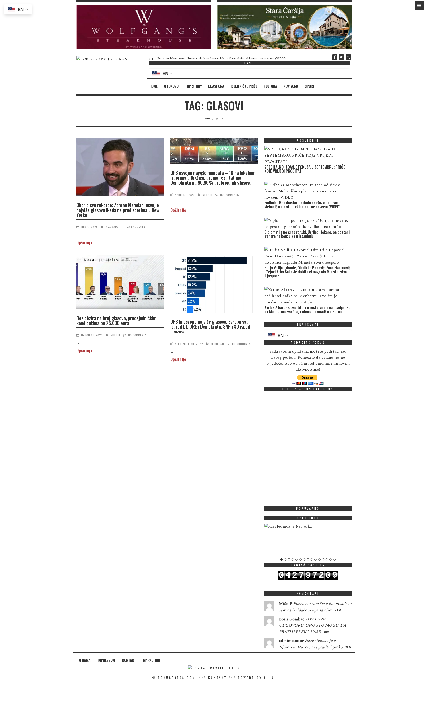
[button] (143, 27)
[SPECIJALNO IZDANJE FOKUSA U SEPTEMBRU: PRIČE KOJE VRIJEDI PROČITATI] (307, 155)
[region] (143, 27)
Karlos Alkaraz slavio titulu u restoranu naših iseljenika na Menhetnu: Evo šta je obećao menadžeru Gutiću (307, 309)
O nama (85, 660)
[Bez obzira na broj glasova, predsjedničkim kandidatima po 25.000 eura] (120, 283)
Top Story (193, 86)
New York (291, 86)
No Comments (136, 227)
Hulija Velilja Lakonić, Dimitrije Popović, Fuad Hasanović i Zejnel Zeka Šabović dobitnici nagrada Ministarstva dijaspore (307, 272)
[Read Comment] (269, 607)
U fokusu (171, 86)
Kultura (270, 86)
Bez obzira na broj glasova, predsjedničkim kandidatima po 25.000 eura (116, 320)
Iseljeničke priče (244, 86)
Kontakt (129, 660)
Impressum (106, 660)
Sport (310, 86)
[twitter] (341, 57)
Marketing (151, 660)
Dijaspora (216, 86)
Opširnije (84, 242)
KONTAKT (217, 677)
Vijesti (207, 195)
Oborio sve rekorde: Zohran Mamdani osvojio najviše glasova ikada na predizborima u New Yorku (117, 209)
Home (154, 86)
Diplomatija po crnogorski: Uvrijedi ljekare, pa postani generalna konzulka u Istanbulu (307, 234)
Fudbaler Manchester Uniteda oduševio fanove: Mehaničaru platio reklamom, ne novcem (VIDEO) (220, 58)
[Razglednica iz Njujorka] (308, 526)
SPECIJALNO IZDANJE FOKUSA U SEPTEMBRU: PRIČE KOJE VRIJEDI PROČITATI (304, 169)
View (338, 610)
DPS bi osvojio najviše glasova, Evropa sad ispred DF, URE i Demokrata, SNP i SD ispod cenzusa (210, 326)
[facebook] (334, 57)
